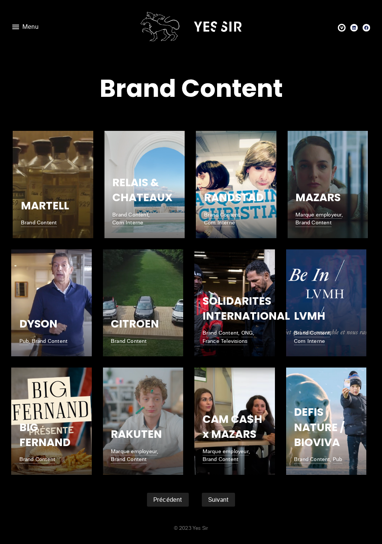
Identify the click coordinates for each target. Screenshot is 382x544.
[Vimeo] (341, 27)
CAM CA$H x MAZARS (232, 427)
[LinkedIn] (354, 27)
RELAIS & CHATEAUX (142, 190)
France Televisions (225, 341)
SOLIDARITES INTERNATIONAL (246, 308)
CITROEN (135, 323)
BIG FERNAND (45, 435)
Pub (24, 341)
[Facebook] (366, 27)
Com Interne (127, 222)
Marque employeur (318, 215)
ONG (247, 333)
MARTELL (45, 205)
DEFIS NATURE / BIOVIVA (319, 427)
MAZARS (318, 197)
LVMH (309, 315)
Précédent (167, 499)
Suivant (218, 499)
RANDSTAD (234, 197)
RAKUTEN (136, 434)
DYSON (38, 323)
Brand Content (39, 222)
